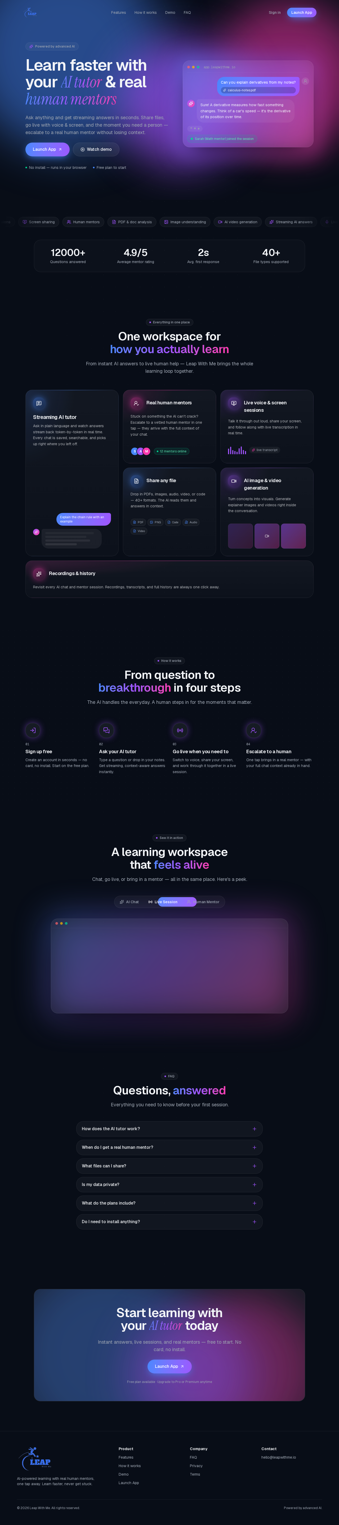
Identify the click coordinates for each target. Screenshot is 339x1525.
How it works (146, 12)
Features (118, 12)
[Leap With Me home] (30, 12)
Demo (170, 12)
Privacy (196, 1465)
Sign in (275, 12)
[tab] (129, 902)
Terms (195, 1474)
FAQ (187, 12)
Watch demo (99, 149)
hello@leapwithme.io (278, 1457)
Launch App (301, 12)
